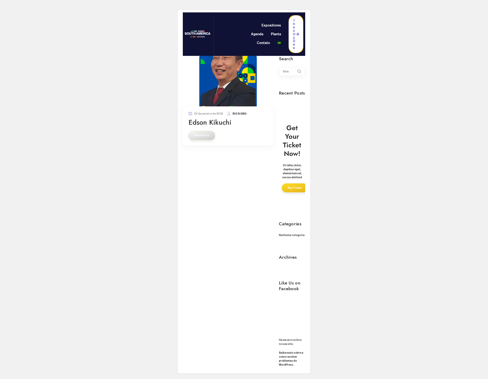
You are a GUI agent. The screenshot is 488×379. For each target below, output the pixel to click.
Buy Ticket (295, 188)
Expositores (271, 25)
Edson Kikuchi (210, 122)
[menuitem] (279, 43)
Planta (276, 34)
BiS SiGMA (240, 113)
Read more (201, 135)
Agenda (257, 34)
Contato (263, 43)
